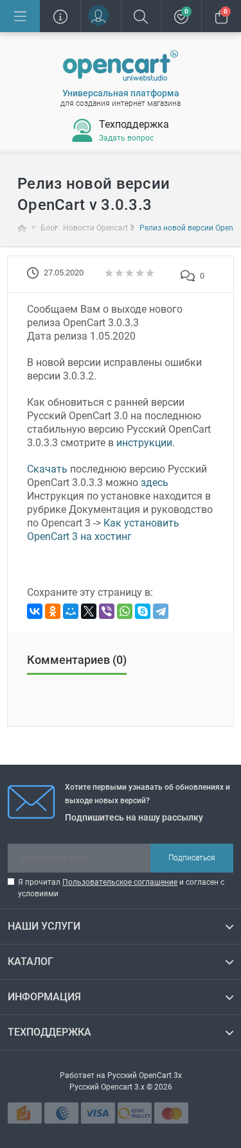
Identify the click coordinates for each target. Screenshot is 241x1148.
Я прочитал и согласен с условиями (121, 888)
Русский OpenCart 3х (144, 1075)
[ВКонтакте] (34, 611)
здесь (154, 482)
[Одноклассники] (52, 611)
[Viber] (106, 611)
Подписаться (191, 857)
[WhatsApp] (124, 611)
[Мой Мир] (70, 611)
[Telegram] (160, 611)
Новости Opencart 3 (98, 227)
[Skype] (142, 611)
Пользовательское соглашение (119, 882)
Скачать (47, 469)
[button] (100, 16)
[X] (88, 611)
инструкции (144, 443)
